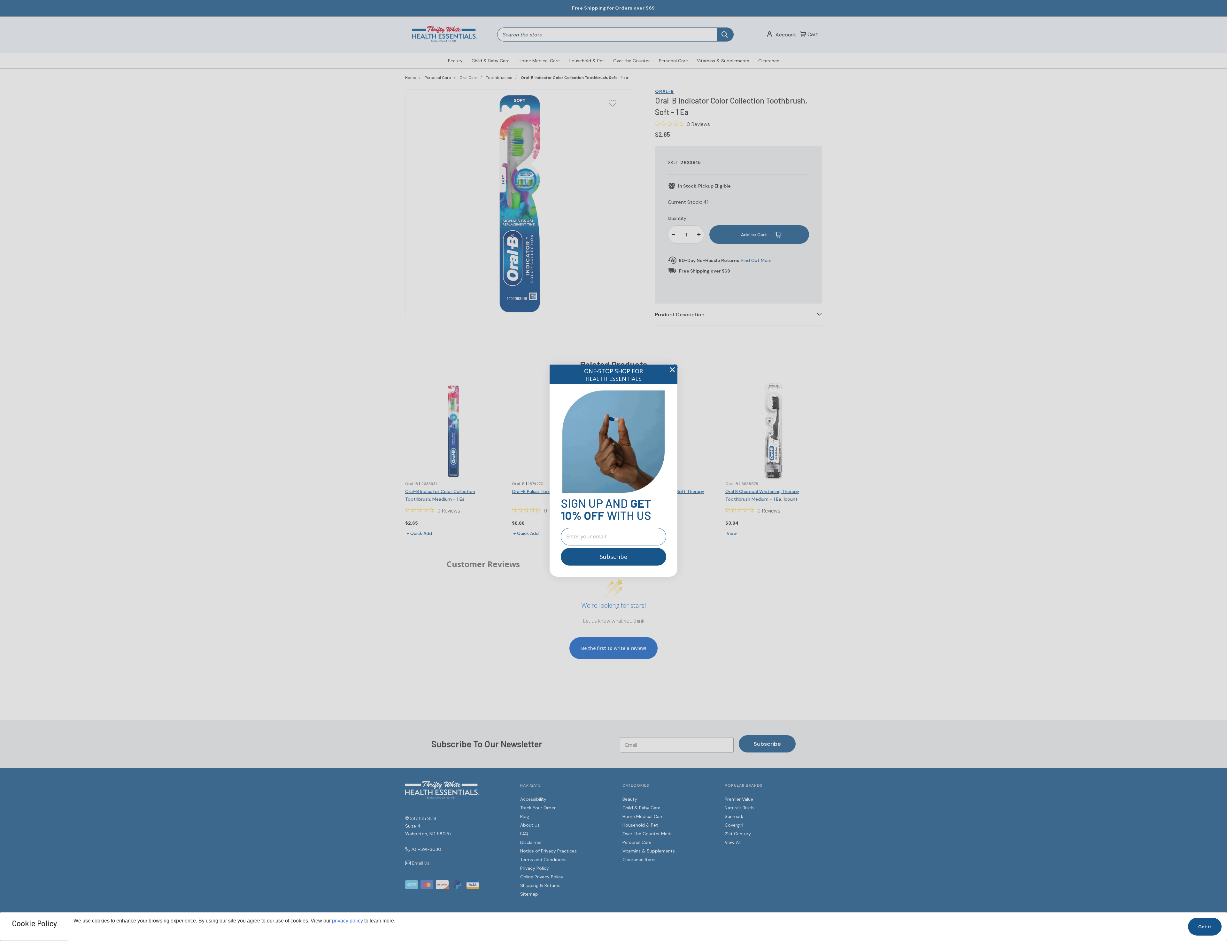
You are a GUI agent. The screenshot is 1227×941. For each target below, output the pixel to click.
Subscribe (613, 556)
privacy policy (347, 920)
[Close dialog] (672, 370)
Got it (1204, 926)
